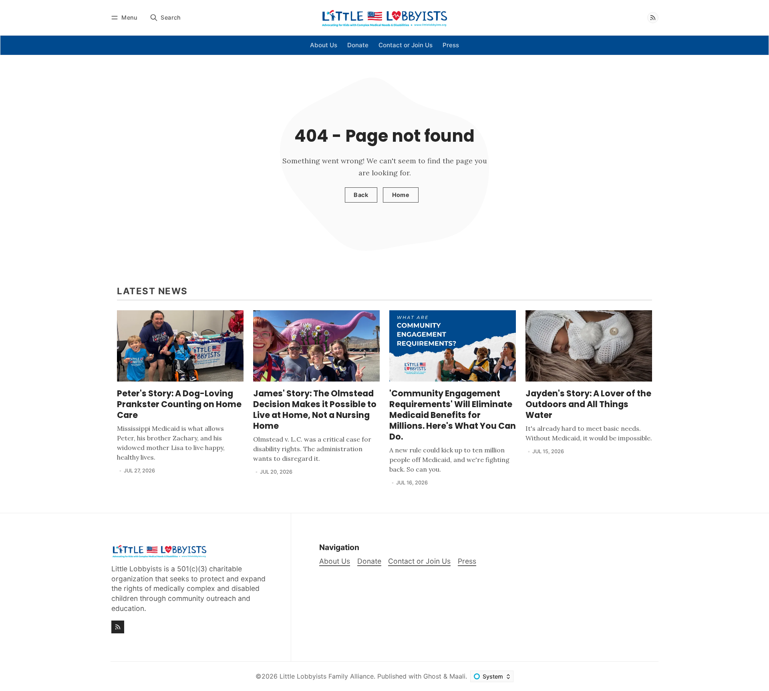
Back (361, 194)
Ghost (432, 676)
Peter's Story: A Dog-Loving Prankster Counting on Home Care (179, 404)
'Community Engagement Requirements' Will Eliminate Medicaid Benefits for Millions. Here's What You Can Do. (452, 415)
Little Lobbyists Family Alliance (327, 676)
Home (401, 194)
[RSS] (652, 17)
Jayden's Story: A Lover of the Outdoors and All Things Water (588, 404)
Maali (457, 676)
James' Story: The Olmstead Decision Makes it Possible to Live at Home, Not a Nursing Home (314, 410)
